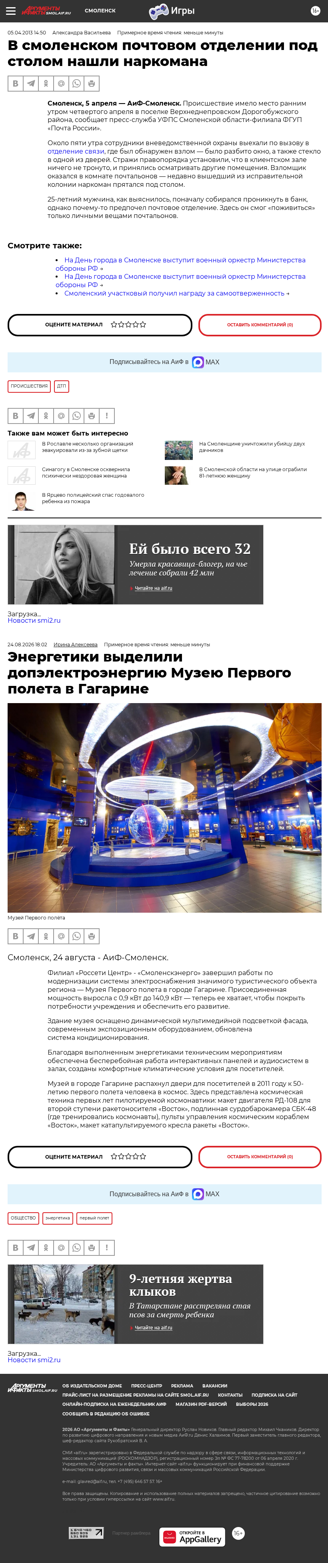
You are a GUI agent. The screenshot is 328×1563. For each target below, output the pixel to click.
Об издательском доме (92, 1386)
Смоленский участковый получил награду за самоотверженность (174, 293)
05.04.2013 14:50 (27, 33)
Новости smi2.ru (34, 620)
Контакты (230, 1395)
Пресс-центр (146, 1386)
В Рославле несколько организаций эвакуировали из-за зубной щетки (87, 447)
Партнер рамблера (131, 1533)
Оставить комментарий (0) (260, 325)
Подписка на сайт (274, 1395)
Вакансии (214, 1386)
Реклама (182, 1386)
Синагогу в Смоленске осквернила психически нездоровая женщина (86, 472)
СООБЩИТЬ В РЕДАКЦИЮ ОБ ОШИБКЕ (106, 1414)
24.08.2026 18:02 (27, 645)
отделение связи (76, 151)
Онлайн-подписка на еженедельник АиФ (114, 1404)
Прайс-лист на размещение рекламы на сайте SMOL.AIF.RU (135, 1395)
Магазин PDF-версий (201, 1404)
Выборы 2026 (252, 1404)
